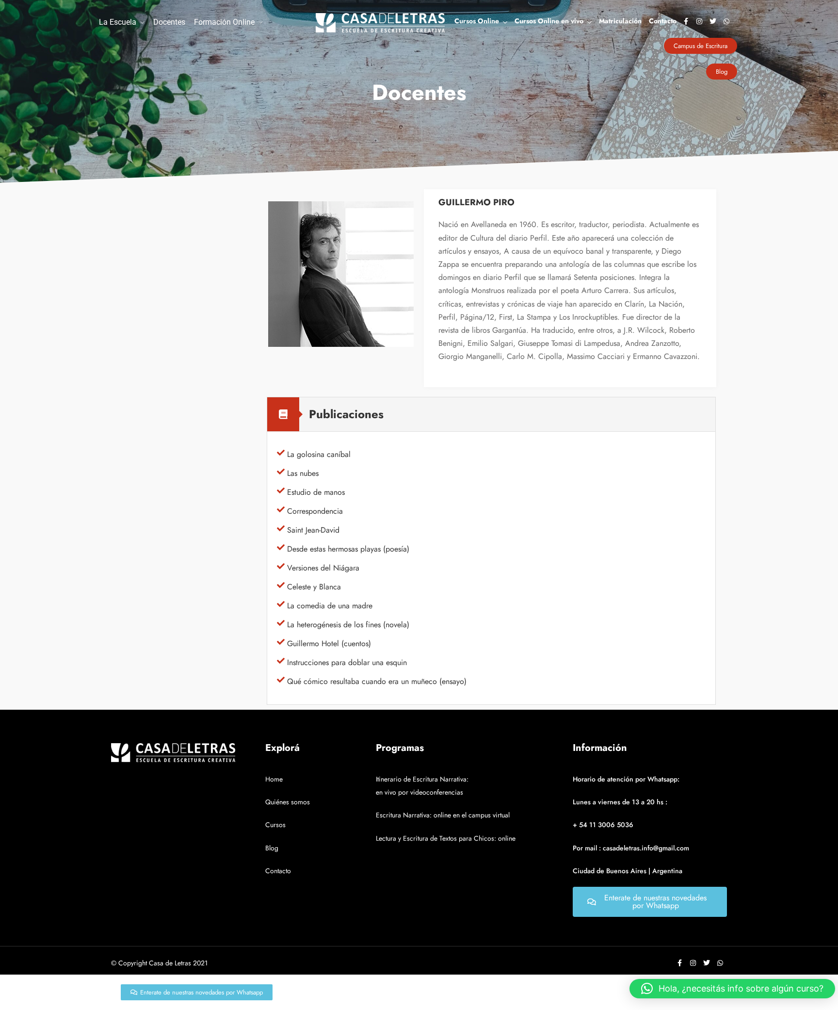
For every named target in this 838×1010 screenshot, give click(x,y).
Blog (271, 848)
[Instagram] (699, 21)
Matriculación (620, 21)
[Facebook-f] (686, 21)
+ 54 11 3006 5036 (603, 825)
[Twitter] (713, 21)
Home (274, 779)
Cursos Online (476, 21)
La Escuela (117, 22)
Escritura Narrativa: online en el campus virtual (443, 815)
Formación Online (224, 22)
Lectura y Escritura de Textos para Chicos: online (446, 838)
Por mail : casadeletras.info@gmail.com (631, 848)
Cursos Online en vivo (549, 21)
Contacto (663, 21)
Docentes (169, 22)
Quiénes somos (287, 802)
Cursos (275, 825)
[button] (732, 988)
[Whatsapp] (726, 21)
